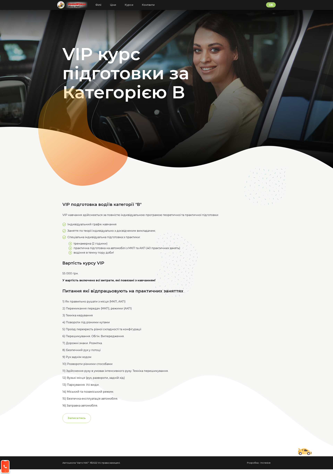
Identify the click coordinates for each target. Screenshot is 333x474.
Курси (129, 4)
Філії (98, 4)
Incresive (266, 463)
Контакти (148, 4)
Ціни (113, 4)
